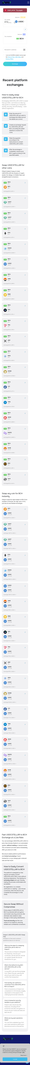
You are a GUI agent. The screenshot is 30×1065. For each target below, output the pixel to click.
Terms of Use (11, 57)
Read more (23, 1055)
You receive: (8, 36)
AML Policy (18, 57)
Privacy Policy (9, 59)
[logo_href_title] (6, 2)
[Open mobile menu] (28, 2)
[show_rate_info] (15, 22)
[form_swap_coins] (25, 29)
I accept (15, 1059)
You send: (7, 20)
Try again (19, 10)
